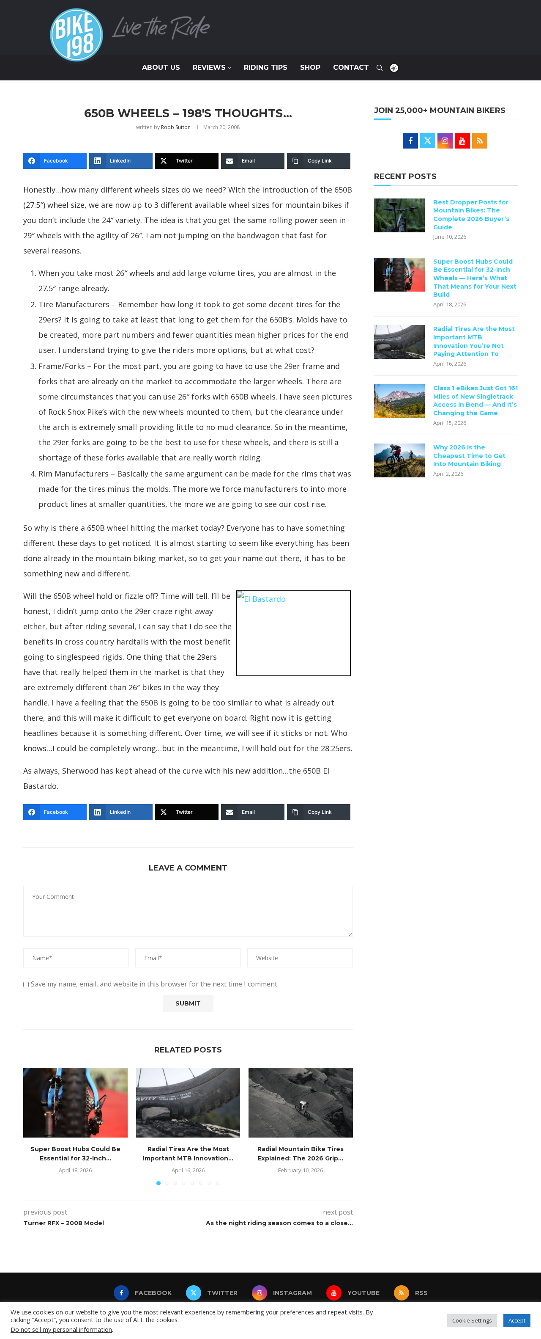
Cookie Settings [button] (472, 1320)
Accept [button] (516, 1320)
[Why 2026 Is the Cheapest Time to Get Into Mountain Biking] (399, 460)
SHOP (310, 67)
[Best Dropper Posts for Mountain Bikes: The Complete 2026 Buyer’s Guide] (399, 215)
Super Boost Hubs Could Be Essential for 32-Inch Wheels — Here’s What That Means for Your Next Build (474, 278)
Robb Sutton (176, 127)
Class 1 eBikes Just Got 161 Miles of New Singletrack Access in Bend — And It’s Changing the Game (475, 400)
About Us (161, 67)
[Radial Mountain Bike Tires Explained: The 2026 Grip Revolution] (301, 1102)
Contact (351, 67)
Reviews (209, 67)
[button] (34, 1126)
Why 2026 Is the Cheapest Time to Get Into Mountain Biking (469, 456)
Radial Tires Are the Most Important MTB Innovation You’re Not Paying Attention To (474, 341)
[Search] (379, 67)
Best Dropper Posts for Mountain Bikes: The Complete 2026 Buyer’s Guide (471, 214)
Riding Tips (265, 67)
